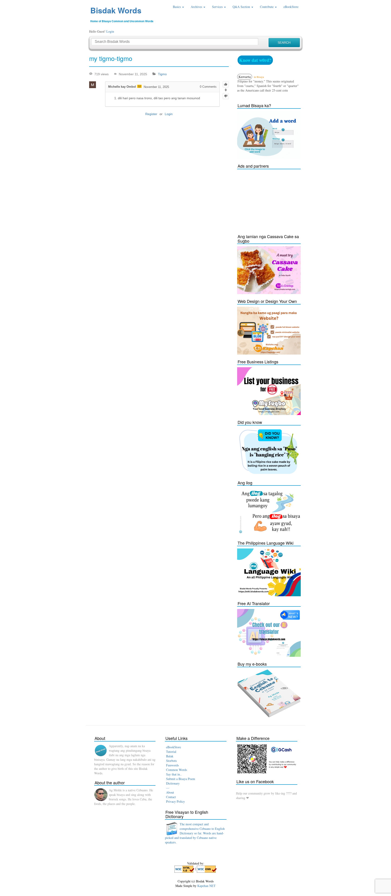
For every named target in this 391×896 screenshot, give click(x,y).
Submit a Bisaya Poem (180, 779)
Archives (197, 7)
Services (218, 7)
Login (110, 31)
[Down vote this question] (226, 96)
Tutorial (171, 751)
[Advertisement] (271, 199)
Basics (177, 7)
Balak (169, 756)
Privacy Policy (175, 801)
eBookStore (291, 7)
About (170, 792)
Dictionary (173, 783)
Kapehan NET (206, 886)
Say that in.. (174, 774)
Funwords (172, 765)
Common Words (176, 770)
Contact (171, 797)
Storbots (171, 760)
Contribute (267, 7)
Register (151, 114)
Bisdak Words (115, 10)
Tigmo (162, 74)
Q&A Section (242, 7)
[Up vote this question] (226, 84)
